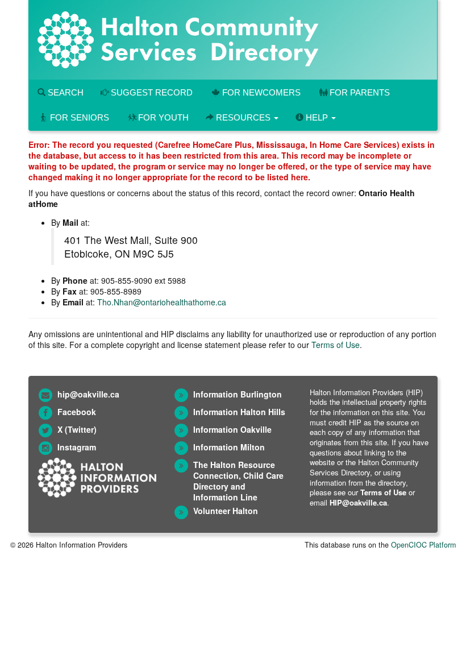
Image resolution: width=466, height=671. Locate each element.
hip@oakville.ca (88, 394)
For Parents (360, 92)
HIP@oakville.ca (358, 502)
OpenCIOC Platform (423, 545)
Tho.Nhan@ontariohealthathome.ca (161, 302)
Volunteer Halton (225, 510)
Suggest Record (151, 92)
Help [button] (316, 117)
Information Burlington (237, 394)
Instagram (76, 447)
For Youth (163, 117)
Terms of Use (335, 344)
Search (64, 92)
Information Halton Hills (239, 411)
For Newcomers (261, 92)
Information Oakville (232, 429)
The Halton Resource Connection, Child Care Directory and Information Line (238, 481)
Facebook (76, 411)
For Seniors (79, 117)
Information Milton (229, 447)
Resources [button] (243, 117)
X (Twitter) (77, 429)
